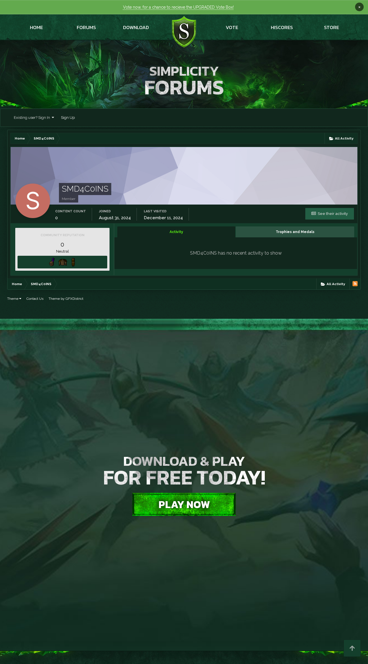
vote (232, 27)
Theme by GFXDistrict (66, 299)
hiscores (282, 27)
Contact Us (34, 299)
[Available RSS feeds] (355, 283)
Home (36, 27)
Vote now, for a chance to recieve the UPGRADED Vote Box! (178, 7)
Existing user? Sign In (33, 117)
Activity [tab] (176, 232)
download (136, 27)
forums (86, 27)
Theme (13, 299)
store (331, 27)
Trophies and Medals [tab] (295, 232)
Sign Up (68, 117)
